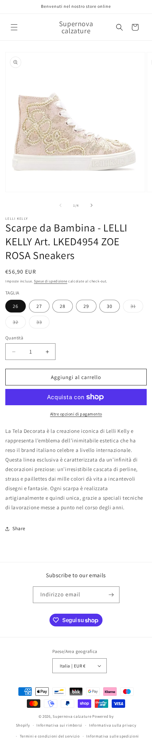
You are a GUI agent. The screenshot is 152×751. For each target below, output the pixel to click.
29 (86, 306)
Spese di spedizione (50, 281)
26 (15, 306)
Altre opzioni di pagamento (76, 414)
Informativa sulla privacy (112, 725)
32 (19, 323)
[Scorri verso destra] (91, 205)
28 (62, 306)
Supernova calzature (72, 716)
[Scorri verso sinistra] (60, 205)
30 (109, 306)
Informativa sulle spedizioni (112, 736)
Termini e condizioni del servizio (50, 736)
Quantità (14, 338)
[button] (14, 27)
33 (42, 323)
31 (136, 308)
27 (39, 306)
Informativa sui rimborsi (59, 725)
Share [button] (18, 528)
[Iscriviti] (111, 594)
